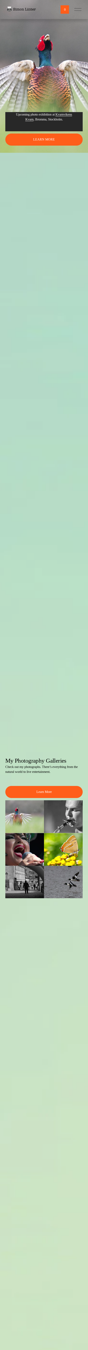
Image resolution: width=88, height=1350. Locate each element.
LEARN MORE (44, 139)
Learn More (44, 792)
